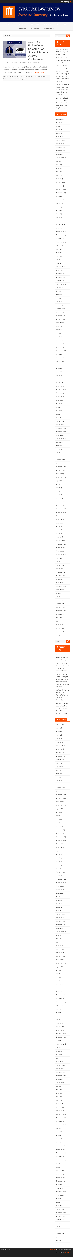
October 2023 (60, 238)
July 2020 (59, 365)
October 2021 (60, 322)
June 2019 (59, 407)
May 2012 (59, 617)
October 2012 (60, 614)
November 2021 (61, 319)
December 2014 (61, 572)
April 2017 (59, 495)
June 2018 (59, 445)
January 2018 (60, 463)
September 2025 (61, 158)
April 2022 (59, 301)
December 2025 (61, 147)
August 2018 (59, 442)
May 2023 (59, 256)
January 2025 (60, 186)
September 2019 (61, 396)
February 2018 (60, 459)
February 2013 (60, 603)
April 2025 (59, 175)
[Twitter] (62, 1)
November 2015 (60, 547)
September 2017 (61, 477)
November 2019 (61, 389)
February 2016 (60, 540)
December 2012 (61, 607)
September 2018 (61, 438)
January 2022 (60, 312)
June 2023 (59, 252)
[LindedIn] (66, 1)
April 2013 (59, 596)
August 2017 (59, 481)
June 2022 (59, 294)
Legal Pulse (35, 24)
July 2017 (58, 484)
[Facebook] (64, 1)
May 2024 (59, 214)
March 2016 (59, 537)
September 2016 (61, 519)
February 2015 (60, 565)
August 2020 (60, 361)
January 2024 (60, 228)
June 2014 (59, 579)
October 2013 (60, 589)
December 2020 (61, 351)
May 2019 (59, 410)
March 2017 (59, 498)
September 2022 (61, 284)
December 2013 (61, 586)
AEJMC (14, 76)
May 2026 (59, 129)
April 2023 (59, 259)
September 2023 (61, 242)
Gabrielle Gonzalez (11, 62)
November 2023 (61, 235)
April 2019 (59, 414)
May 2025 (59, 172)
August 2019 (59, 400)
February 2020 (60, 382)
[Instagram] (68, 1)
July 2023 (59, 249)
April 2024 (59, 217)
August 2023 (59, 245)
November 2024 (61, 193)
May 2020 (59, 372)
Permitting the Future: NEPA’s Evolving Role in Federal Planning (63, 52)
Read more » (39, 72)
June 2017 (59, 488)
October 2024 (60, 196)
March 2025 (59, 179)
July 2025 (59, 165)
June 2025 (59, 168)
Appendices (22, 28)
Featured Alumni (48, 28)
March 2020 (59, 379)
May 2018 (59, 449)
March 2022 (59, 305)
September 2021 (61, 326)
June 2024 (59, 210)
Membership (47, 24)
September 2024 (61, 200)
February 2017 (60, 502)
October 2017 (60, 474)
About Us (10, 24)
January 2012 (60, 632)
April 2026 (59, 133)
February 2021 (60, 344)
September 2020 (61, 358)
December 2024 (61, 189)
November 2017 (60, 470)
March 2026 (59, 136)
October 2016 (60, 516)
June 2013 (59, 593)
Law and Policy (18, 79)
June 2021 (59, 330)
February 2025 (60, 182)
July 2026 (59, 122)
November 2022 (61, 277)
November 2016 (61, 512)
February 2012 (60, 628)
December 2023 (61, 231)
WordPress (67, 1252)
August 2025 (59, 161)
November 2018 (61, 431)
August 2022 (59, 287)
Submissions (22, 24)
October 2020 (60, 354)
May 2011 (58, 635)
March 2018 (59, 456)
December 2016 (61, 509)
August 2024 (59, 203)
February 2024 (60, 224)
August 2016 (59, 523)
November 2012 (61, 611)
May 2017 (58, 491)
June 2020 (59, 368)
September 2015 (61, 554)
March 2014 (59, 582)
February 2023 (60, 266)
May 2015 (58, 558)
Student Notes (60, 24)
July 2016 (59, 526)
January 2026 (60, 143)
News (6, 76)
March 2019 (59, 417)
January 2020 (60, 386)
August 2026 (60, 119)
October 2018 (60, 435)
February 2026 (60, 140)
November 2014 (61, 575)
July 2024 (59, 207)
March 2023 (59, 263)
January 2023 (60, 270)
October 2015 (60, 551)
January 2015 (60, 568)
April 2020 (59, 375)
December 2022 (61, 273)
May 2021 (59, 333)
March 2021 (59, 340)
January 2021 (60, 347)
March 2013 (59, 600)
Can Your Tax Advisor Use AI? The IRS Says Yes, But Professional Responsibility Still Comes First (62, 89)
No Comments (36, 62)
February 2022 (60, 308)
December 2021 (61, 316)
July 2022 (59, 291)
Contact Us (35, 28)
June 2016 (59, 530)
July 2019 (59, 403)
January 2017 (60, 505)
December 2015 (60, 544)
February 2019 (60, 421)
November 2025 (61, 150)
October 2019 (60, 393)
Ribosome (52, 1249)
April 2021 (59, 337)
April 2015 (59, 561)
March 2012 (59, 625)
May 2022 (59, 298)
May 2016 (59, 533)
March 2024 (59, 221)
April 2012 (59, 621)
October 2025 (60, 154)
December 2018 (61, 428)
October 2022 (60, 280)
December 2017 (60, 467)
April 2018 (59, 453)
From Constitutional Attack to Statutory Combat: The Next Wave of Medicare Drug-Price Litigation (62, 103)
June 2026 (59, 126)
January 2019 (60, 424)
